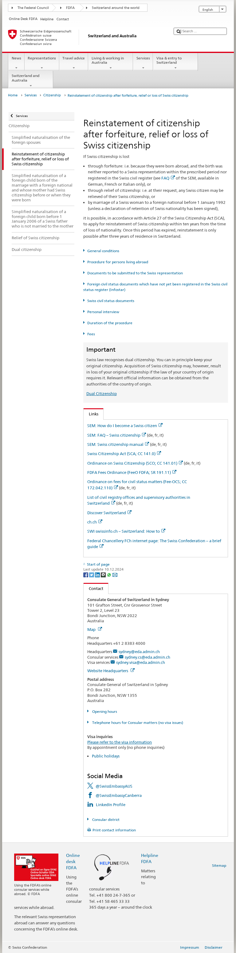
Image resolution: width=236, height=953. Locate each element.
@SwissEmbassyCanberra (119, 795)
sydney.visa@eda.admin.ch (140, 662)
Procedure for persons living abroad (117, 262)
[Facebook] (86, 574)
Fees (91, 334)
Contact (93, 588)
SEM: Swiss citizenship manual (115, 444)
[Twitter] (92, 574)
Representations (42, 58)
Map (91, 629)
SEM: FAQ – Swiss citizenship (113, 435)
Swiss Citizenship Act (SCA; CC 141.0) (121, 453)
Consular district (105, 819)
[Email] (114, 574)
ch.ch (92, 521)
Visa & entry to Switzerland (169, 60)
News (16, 58)
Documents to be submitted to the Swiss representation (135, 273)
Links (91, 413)
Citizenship (52, 95)
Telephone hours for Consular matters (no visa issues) (137, 722)
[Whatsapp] (109, 574)
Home (13, 95)
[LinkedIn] (98, 574)
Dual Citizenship (101, 393)
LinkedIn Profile (110, 804)
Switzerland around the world (116, 8)
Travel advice (73, 58)
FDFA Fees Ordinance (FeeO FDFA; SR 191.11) (129, 472)
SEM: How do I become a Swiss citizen (122, 425)
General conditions (103, 250)
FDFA (70, 8)
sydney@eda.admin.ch (139, 651)
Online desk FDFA (73, 861)
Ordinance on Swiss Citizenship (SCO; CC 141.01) (132, 463)
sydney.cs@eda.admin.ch (147, 657)
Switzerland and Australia (25, 77)
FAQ (165, 178)
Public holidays (106, 755)
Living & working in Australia (108, 60)
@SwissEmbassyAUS (114, 786)
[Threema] (104, 574)
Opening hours (104, 711)
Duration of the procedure (109, 323)
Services (143, 58)
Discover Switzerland (106, 512)
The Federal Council (33, 8)
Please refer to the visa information (119, 742)
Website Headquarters (108, 670)
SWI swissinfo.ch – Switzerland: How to (123, 531)
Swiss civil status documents (110, 300)
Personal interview (103, 311)
